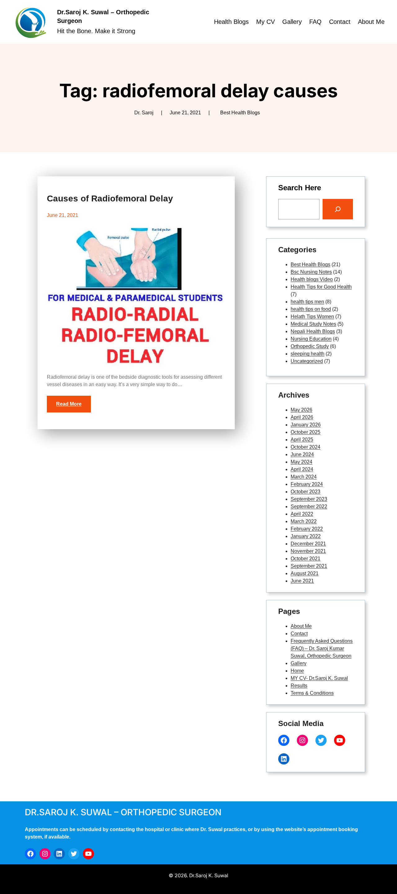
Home (297, 670)
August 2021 (305, 573)
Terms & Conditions (312, 693)
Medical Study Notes (313, 324)
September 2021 (309, 566)
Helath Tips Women (312, 316)
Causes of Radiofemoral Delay (110, 198)
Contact (299, 633)
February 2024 (307, 484)
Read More (69, 404)
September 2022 (309, 506)
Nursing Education (311, 338)
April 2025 (302, 439)
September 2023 (309, 499)
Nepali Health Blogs (313, 331)
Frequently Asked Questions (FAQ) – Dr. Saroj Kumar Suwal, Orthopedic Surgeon (322, 648)
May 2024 (301, 462)
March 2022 (304, 521)
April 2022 (302, 514)
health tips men (307, 301)
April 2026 (302, 417)
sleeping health (307, 353)
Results (299, 685)
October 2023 (305, 491)
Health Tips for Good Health (321, 286)
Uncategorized (307, 361)
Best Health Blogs (240, 112)
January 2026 (306, 424)
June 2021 (302, 581)
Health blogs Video (312, 279)
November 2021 (308, 551)
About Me (301, 626)
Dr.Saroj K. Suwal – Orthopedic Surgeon (123, 812)
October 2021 (305, 558)
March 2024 (304, 476)
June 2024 (302, 454)
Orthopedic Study (310, 346)
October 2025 (305, 432)
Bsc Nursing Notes (311, 272)
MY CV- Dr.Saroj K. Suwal (319, 678)
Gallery (298, 663)
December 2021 (308, 543)
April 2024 (302, 469)
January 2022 (306, 536)
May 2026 (301, 409)
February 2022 (307, 528)
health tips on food (311, 309)
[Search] (338, 209)
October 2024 (305, 447)
